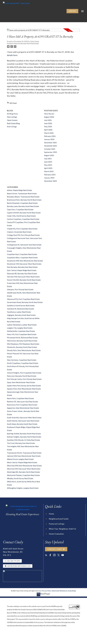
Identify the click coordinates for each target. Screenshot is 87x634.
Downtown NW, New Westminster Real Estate (25, 261)
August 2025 (49, 155)
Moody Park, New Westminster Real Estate (24, 350)
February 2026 (50, 136)
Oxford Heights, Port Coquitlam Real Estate (24, 373)
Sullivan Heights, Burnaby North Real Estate (24, 437)
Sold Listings (12, 126)
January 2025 (49, 178)
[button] (72, 11)
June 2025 (48, 162)
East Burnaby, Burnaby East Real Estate (22, 267)
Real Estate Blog (13, 123)
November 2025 (50, 146)
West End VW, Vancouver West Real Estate (23, 469)
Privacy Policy (46, 591)
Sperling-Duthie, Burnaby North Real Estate (24, 434)
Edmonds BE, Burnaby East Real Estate (22, 273)
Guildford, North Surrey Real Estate (21, 305)
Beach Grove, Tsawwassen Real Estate (22, 193)
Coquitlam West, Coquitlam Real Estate (22, 257)
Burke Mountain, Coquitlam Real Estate (22, 203)
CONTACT (72, 11)
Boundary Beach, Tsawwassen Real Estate (23, 197)
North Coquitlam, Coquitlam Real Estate (22, 363)
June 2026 (48, 123)
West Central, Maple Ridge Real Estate (22, 462)
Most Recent (49, 114)
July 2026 (48, 120)
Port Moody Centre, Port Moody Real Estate (24, 379)
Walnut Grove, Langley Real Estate (20, 459)
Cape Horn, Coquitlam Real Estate (20, 209)
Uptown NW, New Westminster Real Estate (24, 456)
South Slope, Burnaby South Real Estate (22, 424)
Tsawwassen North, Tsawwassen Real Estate (24, 453)
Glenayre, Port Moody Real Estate (20, 289)
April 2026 (48, 130)
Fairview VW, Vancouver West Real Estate (23, 277)
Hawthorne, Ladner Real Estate (19, 312)
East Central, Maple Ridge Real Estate (21, 270)
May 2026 (48, 126)
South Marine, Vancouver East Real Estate (23, 421)
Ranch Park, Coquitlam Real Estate (20, 398)
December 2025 (50, 143)
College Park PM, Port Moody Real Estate (23, 235)
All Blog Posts (12, 114)
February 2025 (50, 175)
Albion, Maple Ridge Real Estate (19, 190)
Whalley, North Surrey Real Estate (20, 478)
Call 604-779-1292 (13, 561)
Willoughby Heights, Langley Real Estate (23, 488)
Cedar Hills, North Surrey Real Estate (21, 216)
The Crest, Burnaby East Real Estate (21, 443)
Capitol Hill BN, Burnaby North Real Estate (24, 213)
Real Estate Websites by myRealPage (64, 591)
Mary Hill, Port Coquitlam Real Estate (21, 334)
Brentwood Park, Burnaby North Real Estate (24, 200)
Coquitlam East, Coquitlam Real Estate (22, 254)
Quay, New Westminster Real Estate (21, 382)
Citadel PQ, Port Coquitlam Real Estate (22, 229)
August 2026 (49, 117)
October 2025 (49, 149)
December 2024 (50, 181)
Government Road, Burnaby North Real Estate (25, 302)
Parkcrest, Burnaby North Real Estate (26, 43)
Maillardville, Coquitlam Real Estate (21, 331)
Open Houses (12, 120)
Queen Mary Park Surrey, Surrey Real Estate (24, 385)
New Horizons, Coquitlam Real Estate (21, 360)
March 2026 (49, 133)
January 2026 (49, 139)
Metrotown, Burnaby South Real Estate (22, 341)
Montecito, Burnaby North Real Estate (22, 347)
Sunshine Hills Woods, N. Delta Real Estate (23, 440)
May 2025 (48, 165)
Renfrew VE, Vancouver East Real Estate (22, 402)
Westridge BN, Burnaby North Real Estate (23, 472)
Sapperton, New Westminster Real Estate (23, 408)
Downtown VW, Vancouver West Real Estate (24, 264)
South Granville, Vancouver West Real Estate (24, 418)
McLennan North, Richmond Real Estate (22, 337)
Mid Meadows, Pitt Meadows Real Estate (23, 344)
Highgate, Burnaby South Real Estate (21, 315)
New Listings (12, 117)
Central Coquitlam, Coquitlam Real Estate (23, 219)
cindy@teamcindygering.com (19, 566)
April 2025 (48, 168)
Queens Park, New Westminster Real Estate (24, 389)
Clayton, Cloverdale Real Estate (19, 232)
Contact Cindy (54, 549)
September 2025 (50, 152)
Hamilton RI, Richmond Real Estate (20, 309)
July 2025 (48, 159)
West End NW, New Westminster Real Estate (24, 466)
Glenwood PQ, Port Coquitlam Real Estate (23, 299)
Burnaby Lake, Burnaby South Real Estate (23, 206)
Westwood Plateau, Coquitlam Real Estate (23, 475)
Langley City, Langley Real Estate (19, 328)
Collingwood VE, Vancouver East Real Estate (24, 245)
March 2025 (49, 171)
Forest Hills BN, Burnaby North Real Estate (24, 280)
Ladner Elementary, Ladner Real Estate (22, 325)
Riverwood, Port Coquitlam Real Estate (22, 405)
